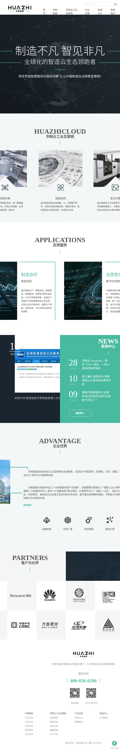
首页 (44, 12)
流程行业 (79, 718)
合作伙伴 (29, 734)
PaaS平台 (54, 734)
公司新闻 (104, 718)
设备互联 (54, 726)
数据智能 (54, 730)
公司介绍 (29, 718)
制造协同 (54, 722)
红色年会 (29, 726)
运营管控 (54, 718)
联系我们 (113, 12)
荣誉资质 (29, 730)
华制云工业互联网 (71, 12)
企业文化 (29, 722)
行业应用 (87, 12)
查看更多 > (80, 413)
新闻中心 (100, 12)
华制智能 (55, 12)
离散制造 (79, 722)
